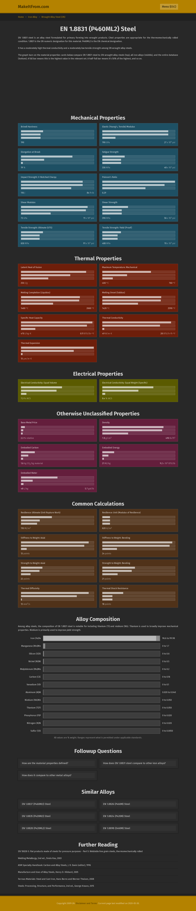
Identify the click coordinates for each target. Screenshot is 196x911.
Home (21, 17)
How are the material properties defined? (45, 763)
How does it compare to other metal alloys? (46, 775)
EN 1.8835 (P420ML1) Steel (36, 816)
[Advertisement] (98, 87)
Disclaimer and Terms (86, 903)
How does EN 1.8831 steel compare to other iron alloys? (134, 763)
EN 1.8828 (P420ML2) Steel (36, 828)
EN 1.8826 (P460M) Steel (116, 804)
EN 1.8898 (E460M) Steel (116, 828)
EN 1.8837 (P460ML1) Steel (36, 804)
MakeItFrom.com (33, 6)
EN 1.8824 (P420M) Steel (116, 816)
